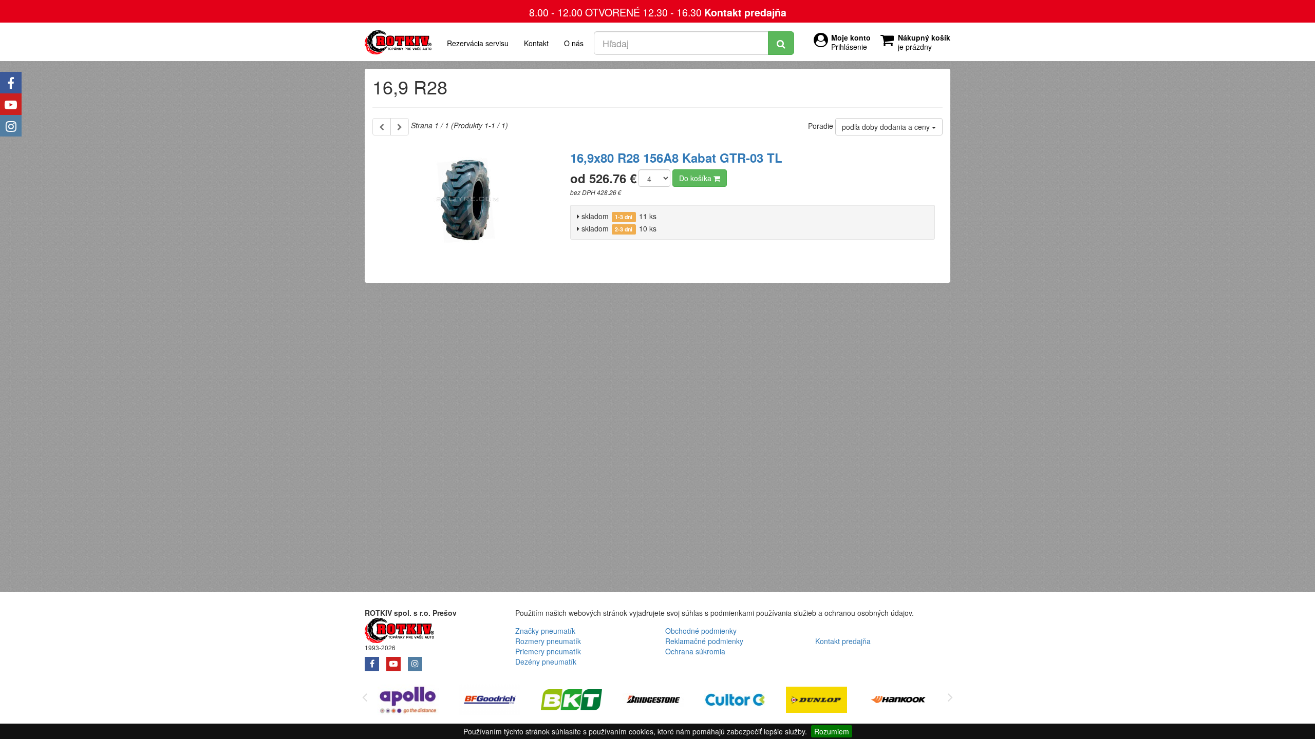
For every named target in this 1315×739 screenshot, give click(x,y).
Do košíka (696, 178)
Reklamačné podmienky (704, 641)
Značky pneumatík (545, 631)
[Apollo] (408, 701)
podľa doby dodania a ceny (887, 127)
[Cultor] (734, 701)
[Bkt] (571, 701)
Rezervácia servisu (478, 43)
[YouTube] (11, 104)
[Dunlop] (816, 701)
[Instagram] (11, 126)
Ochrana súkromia (695, 651)
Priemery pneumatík (548, 651)
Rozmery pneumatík (548, 641)
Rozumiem (831, 731)
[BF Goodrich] (489, 701)
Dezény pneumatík (545, 661)
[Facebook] (11, 82)
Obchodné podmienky (701, 631)
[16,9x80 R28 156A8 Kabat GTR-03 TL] (467, 205)
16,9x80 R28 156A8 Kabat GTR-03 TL (676, 157)
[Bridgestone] (653, 701)
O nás (574, 43)
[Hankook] (898, 701)
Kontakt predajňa (745, 12)
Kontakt (536, 43)
